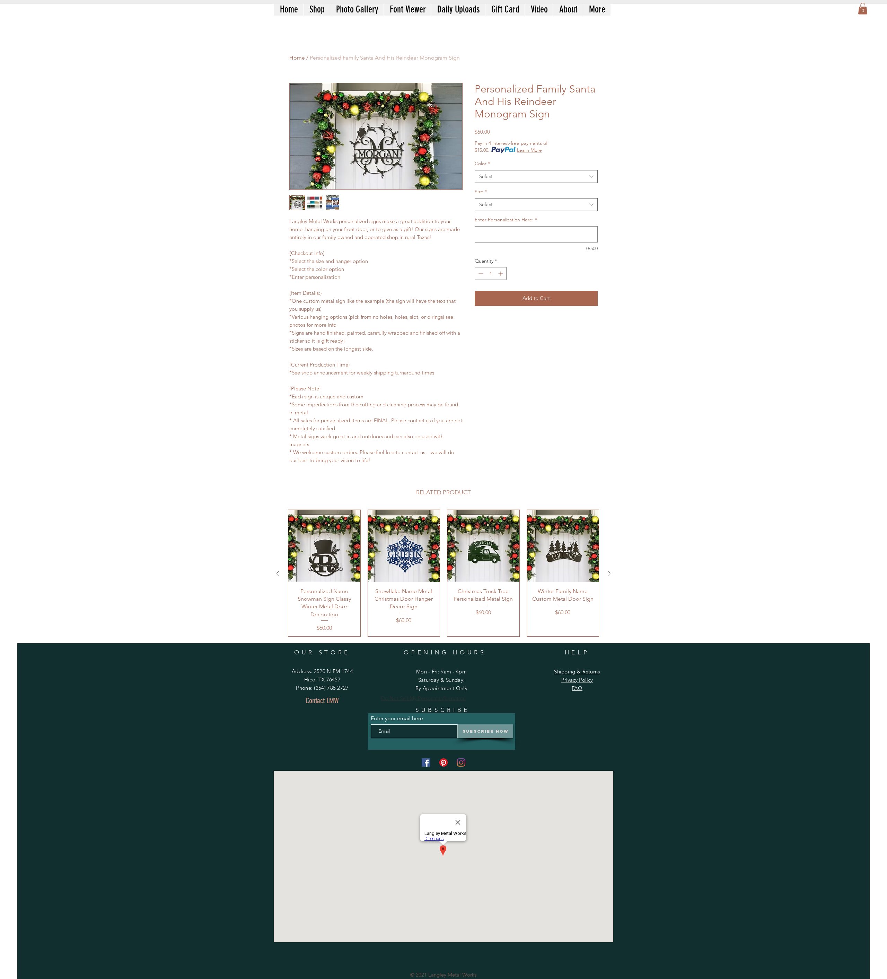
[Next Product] (609, 573)
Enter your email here (397, 718)
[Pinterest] (443, 762)
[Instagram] (461, 762)
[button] (863, 8)
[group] (443, 573)
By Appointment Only (441, 688)
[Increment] (501, 273)
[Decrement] (480, 273)
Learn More (529, 150)
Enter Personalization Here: (506, 220)
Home (297, 57)
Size (481, 191)
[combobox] (536, 176)
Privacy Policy (577, 680)
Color (482, 163)
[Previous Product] (278, 573)
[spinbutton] (490, 273)
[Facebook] (426, 762)
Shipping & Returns (577, 671)
